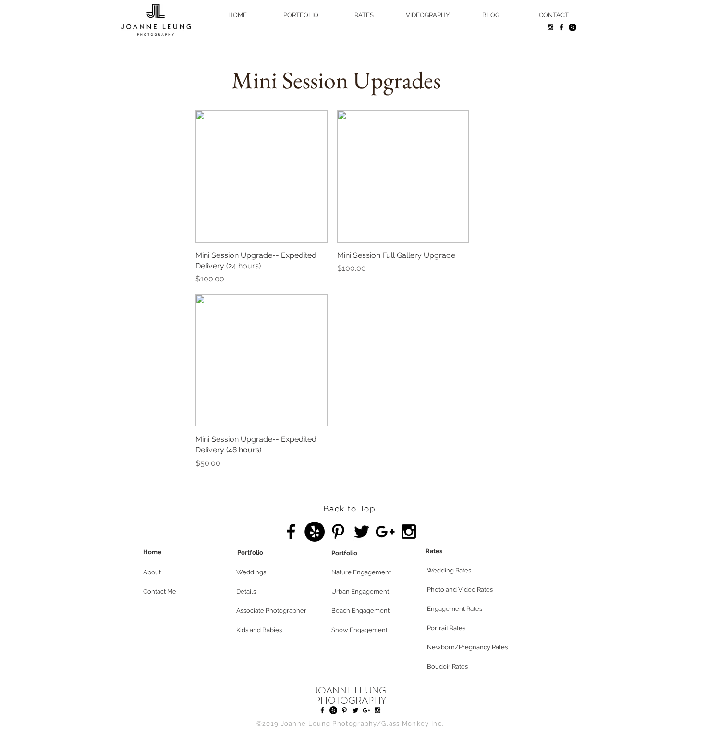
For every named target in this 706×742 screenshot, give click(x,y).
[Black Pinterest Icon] (338, 532)
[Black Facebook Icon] (561, 27)
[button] (177, 572)
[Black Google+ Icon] (385, 532)
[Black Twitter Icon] (362, 532)
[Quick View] (261, 176)
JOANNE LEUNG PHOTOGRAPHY (350, 695)
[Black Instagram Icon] (550, 27)
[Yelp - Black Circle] (572, 27)
